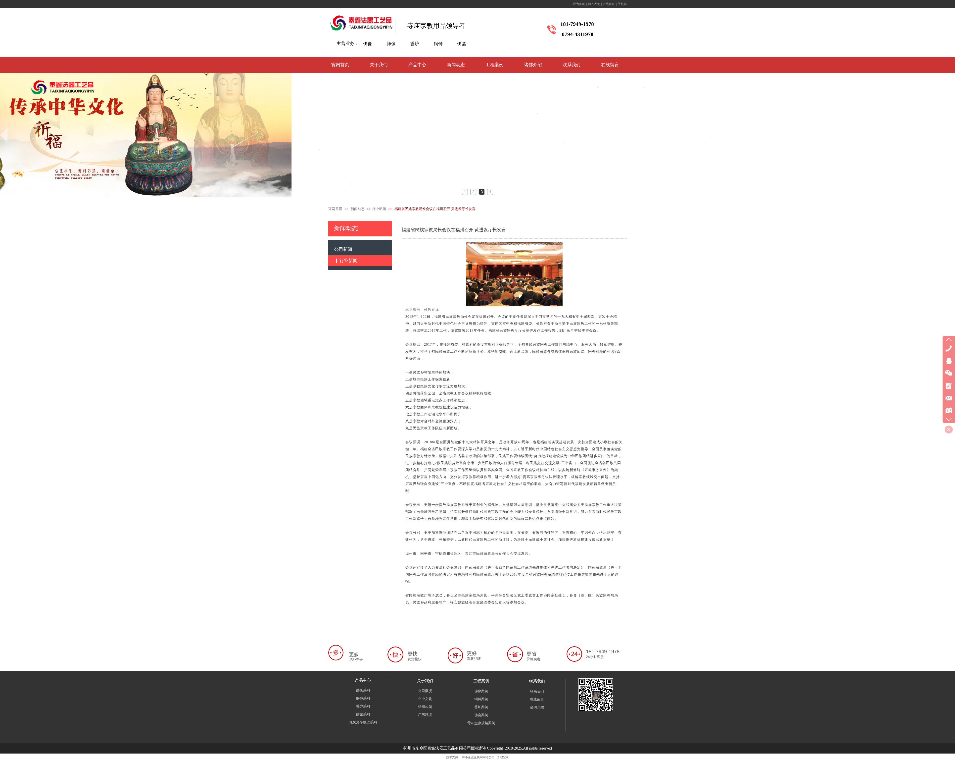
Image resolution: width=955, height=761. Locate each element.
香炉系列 (363, 706)
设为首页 (579, 4)
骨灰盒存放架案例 (481, 723)
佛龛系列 (363, 714)
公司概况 (425, 691)
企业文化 (425, 699)
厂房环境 (425, 715)
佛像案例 (481, 691)
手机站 (622, 4)
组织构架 (425, 707)
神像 (391, 43)
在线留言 (609, 4)
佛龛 (461, 43)
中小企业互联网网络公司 (478, 757)
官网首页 (335, 209)
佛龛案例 (481, 715)
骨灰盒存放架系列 (363, 722)
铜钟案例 (481, 699)
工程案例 (481, 681)
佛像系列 (363, 690)
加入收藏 (594, 4)
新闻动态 (358, 209)
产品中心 (363, 680)
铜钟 (438, 43)
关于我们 (425, 681)
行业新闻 (379, 209)
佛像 (367, 43)
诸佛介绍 (537, 707)
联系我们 (537, 681)
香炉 (414, 43)
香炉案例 (481, 707)
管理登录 (503, 757)
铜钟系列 (363, 698)
